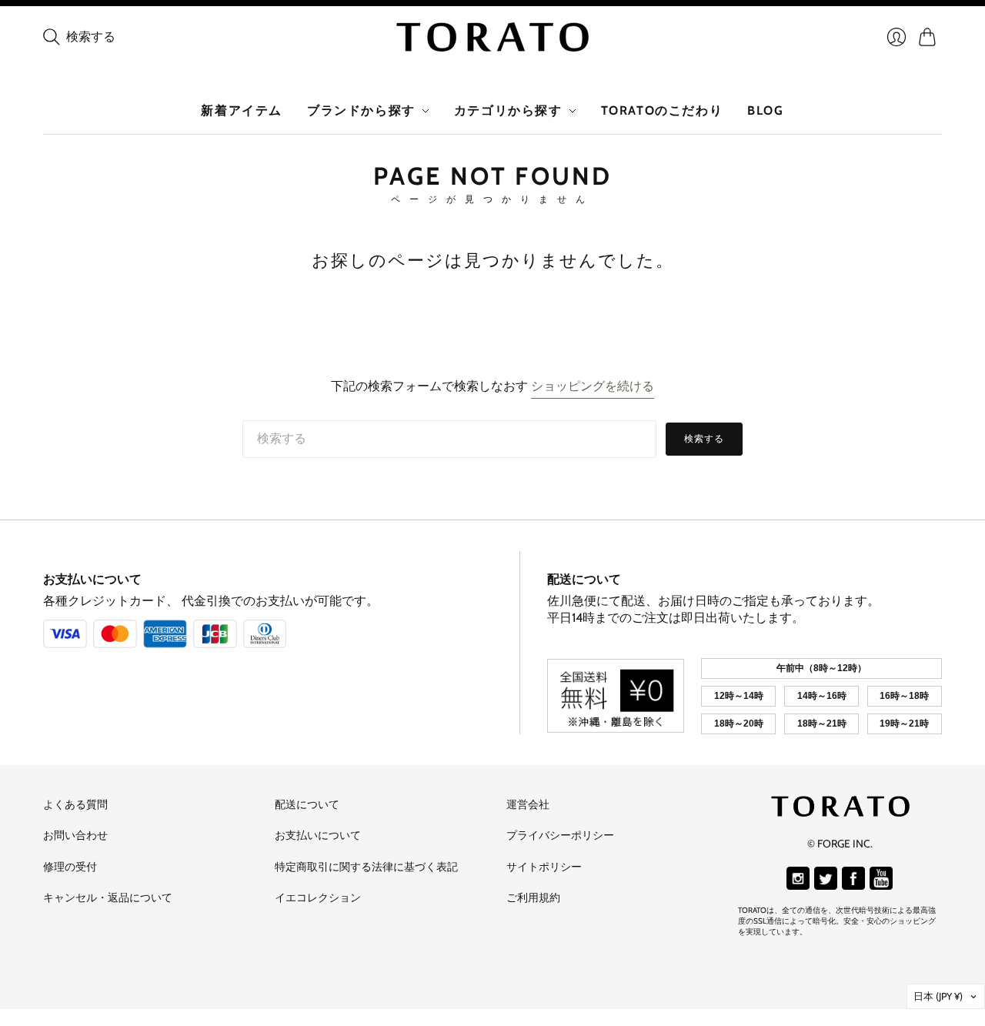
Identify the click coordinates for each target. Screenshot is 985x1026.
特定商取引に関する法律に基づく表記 (366, 867)
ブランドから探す (361, 110)
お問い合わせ (75, 835)
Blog (765, 110)
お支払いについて (92, 579)
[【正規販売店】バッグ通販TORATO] (492, 37)
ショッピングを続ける (592, 386)
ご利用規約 (533, 897)
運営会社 (527, 804)
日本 (938, 996)
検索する (704, 438)
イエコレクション (318, 897)
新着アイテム (241, 110)
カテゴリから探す (508, 110)
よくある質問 (75, 804)
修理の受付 (70, 867)
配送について (584, 579)
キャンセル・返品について (107, 897)
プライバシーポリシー (560, 835)
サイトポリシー (544, 867)
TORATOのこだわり (662, 110)
